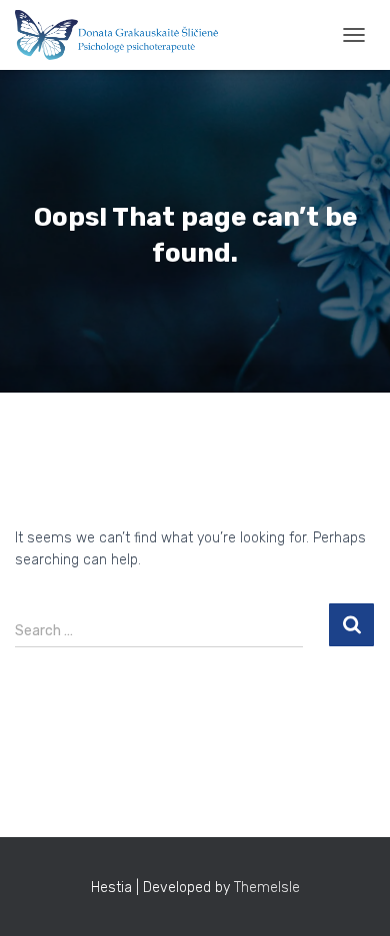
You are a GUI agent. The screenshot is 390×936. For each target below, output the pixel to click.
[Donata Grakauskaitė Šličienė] (124, 35)
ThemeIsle (267, 887)
